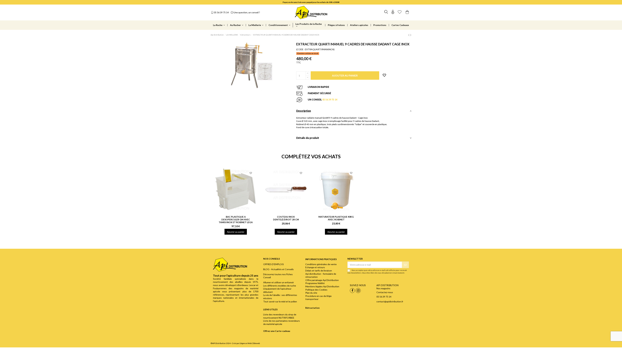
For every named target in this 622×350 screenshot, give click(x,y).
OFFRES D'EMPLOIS (273, 264)
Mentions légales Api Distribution (322, 286)
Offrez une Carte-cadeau (276, 331)
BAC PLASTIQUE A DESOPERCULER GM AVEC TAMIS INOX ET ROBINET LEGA (236, 219)
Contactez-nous (384, 292)
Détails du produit (307, 137)
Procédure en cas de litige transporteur (318, 298)
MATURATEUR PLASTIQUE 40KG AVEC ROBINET (336, 218)
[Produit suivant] (410, 35)
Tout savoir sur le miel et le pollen (280, 301)
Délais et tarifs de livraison (318, 270)
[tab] (353, 111)
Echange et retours (315, 267)
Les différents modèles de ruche (279, 285)
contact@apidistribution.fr (389, 301)
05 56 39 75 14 (221, 12)
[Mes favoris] (399, 12)
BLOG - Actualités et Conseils (278, 269)
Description (303, 110)
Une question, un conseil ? (247, 12)
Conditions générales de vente (321, 264)
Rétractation (312, 307)
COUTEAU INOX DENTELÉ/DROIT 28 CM (286, 218)
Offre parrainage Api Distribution (322, 280)
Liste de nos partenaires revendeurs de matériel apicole (281, 322)
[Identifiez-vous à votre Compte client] (393, 12)
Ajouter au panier (235, 231)
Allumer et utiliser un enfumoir (278, 282)
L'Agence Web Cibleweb (250, 343)
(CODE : (300, 49)
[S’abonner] (405, 265)
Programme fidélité (315, 283)
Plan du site (311, 292)
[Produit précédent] (409, 35)
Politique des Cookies (316, 289)
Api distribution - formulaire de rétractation (320, 275)
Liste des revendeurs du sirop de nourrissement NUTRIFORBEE (279, 316)
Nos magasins (383, 288)
